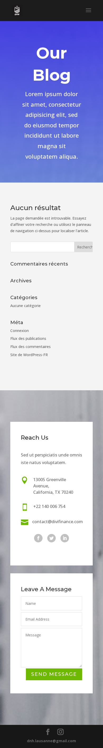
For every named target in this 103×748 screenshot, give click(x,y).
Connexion (19, 330)
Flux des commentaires (30, 346)
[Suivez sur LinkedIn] (64, 538)
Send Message (54, 674)
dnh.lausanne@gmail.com (51, 740)
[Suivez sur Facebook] (38, 538)
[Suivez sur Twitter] (51, 538)
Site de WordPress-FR (29, 354)
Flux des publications (28, 338)
